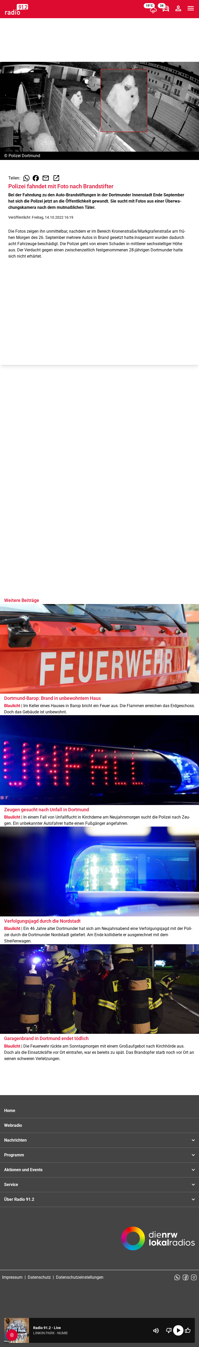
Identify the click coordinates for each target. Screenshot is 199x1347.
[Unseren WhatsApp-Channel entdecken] (177, 1277)
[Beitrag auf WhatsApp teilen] (26, 178)
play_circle (178, 1330)
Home (9, 1110)
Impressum (12, 1277)
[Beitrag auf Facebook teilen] (36, 178)
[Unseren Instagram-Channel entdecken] (194, 1277)
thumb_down (169, 1330)
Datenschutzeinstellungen (79, 1277)
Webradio (13, 1125)
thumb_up (187, 1330)
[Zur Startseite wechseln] (16, 9)
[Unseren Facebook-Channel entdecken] (185, 1277)
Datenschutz (39, 1277)
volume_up (156, 1330)
